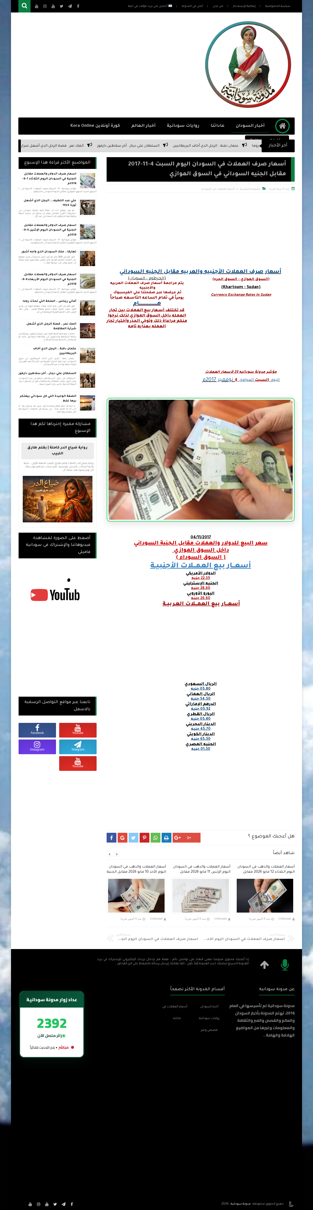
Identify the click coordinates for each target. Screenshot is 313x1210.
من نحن (218, 6)
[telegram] (63, 1204)
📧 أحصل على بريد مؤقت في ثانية (150, 6)
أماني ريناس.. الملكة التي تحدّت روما (49, 301)
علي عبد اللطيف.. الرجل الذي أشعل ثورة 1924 (50, 203)
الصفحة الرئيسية (250, 189)
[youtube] (47, 1204)
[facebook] (72, 1204)
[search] (24, 6)
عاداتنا (217, 126)
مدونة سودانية (241, 1204)
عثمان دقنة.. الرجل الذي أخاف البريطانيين (54, 351)
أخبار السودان (250, 126)
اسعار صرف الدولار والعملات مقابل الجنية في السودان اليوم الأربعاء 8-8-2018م (48, 279)
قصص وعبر (209, 1030)
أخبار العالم (143, 126)
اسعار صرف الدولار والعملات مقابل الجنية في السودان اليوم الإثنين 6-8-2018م (49, 230)
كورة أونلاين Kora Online (95, 126)
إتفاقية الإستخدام (244, 6)
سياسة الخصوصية (277, 6)
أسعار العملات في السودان (218, 189)
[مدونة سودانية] (248, 109)
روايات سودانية (183, 126)
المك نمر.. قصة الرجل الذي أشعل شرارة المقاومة (108, 146)
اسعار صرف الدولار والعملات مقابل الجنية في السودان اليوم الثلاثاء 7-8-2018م (49, 179)
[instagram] (38, 1204)
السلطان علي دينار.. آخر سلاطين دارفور (193, 146)
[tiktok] (22, 1204)
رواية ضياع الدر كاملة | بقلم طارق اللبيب (57, 451)
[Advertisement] (107, 65)
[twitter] (55, 1204)
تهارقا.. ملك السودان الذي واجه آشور (49, 252)
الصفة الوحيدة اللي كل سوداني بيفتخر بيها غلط (48, 399)
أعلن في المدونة (192, 6)
